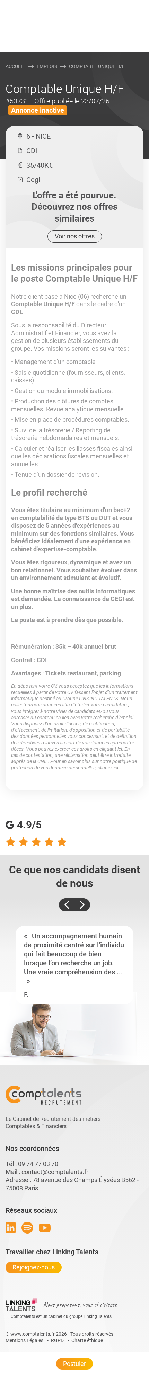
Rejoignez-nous (33, 1267)
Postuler (74, 1363)
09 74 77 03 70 (38, 1164)
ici (119, 749)
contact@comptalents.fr (54, 1171)
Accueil (15, 66)
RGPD (57, 1340)
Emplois (47, 66)
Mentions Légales (24, 1340)
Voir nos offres (75, 236)
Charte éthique (87, 1340)
